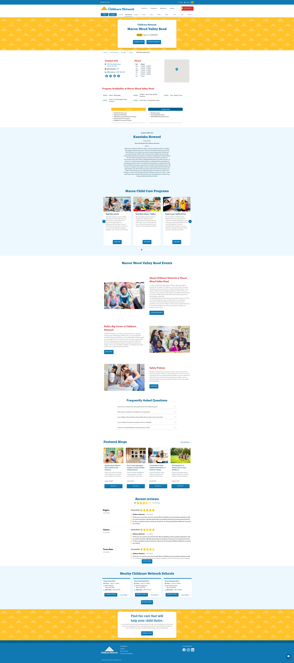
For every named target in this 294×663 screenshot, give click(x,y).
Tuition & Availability (154, 41)
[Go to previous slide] (104, 221)
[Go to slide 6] (150, 249)
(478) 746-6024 (120, 72)
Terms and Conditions (126, 653)
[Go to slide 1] (141, 249)
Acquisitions (123, 646)
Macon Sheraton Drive (172, 581)
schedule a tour (147, 633)
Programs (153, 8)
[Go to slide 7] (151, 249)
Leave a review (147, 561)
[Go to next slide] (190, 221)
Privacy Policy (124, 651)
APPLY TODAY (108, 351)
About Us (144, 8)
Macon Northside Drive (141, 581)
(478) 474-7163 (147, 589)
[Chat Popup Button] (288, 656)
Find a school (148, 602)
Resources (163, 8)
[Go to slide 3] (145, 249)
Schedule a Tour (138, 41)
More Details (123, 595)
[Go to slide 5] (148, 249)
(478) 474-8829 (177, 589)
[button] (121, 14)
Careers (188, 2)
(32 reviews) (156, 503)
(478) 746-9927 (116, 589)
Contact (172, 8)
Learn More (117, 241)
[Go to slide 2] (143, 249)
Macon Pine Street (109, 581)
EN (192, 2)
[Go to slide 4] (146, 249)
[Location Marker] (177, 69)
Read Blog (113, 486)
